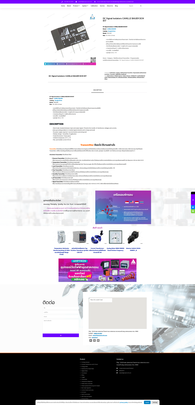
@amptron (95, 337)
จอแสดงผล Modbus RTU (113, 77)
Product (75, 6)
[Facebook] (90, 340)
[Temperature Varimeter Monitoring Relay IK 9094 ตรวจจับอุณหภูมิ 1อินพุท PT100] (62, 237)
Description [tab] (97, 90)
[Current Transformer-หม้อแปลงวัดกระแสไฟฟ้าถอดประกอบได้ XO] (97, 237)
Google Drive (111, 31)
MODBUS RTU (134, 76)
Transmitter (112, 74)
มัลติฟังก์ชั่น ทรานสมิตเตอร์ (121, 74)
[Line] (94, 340)
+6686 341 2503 (98, 333)
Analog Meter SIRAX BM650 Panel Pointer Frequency (115, 249)
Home (63, 6)
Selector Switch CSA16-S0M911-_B (133, 249)
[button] (92, 16)
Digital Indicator (110, 76)
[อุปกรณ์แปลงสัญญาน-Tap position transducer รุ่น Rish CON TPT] (80, 237)
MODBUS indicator (118, 76)
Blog (116, 6)
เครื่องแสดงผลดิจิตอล (132, 77)
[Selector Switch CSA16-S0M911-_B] (133, 237)
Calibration (94, 6)
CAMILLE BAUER (111, 29)
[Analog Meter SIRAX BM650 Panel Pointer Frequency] (115, 237)
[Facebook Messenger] (193, 207)
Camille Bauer (113, 72)
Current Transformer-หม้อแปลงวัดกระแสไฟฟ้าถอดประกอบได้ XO (97, 250)
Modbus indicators (127, 76)
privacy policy (124, 402)
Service (102, 6)
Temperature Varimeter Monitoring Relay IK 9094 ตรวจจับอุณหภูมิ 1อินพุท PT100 (61, 251)
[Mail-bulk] (98, 340)
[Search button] (140, 5)
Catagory (110, 58)
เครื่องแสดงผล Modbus (122, 77)
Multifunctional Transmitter (121, 58)
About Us (110, 6)
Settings (155, 402)
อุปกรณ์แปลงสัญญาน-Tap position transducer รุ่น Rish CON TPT (79, 250)
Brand (69, 6)
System (84, 6)
